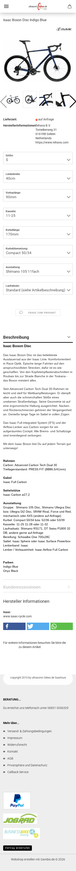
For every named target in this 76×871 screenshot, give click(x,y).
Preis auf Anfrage (54, 303)
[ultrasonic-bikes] (38, 6)
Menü (6, 6)
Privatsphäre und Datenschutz (27, 765)
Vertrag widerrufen (17, 847)
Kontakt (12, 751)
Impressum (14, 738)
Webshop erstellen (23, 859)
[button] (14, 626)
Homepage (10, 647)
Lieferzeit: (10, 119)
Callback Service (17, 772)
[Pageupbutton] (64, 865)
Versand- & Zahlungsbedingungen (29, 731)
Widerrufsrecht (17, 744)
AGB (10, 758)
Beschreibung (16, 337)
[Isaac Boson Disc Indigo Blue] (38, 58)
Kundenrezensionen (22, 587)
